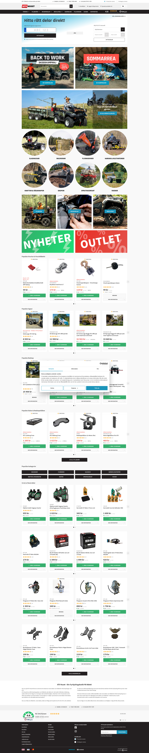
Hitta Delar (40, 35)
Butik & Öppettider (26, 734)
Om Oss (23, 732)
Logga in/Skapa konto (93, 6)
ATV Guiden (50, 727)
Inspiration (94, 11)
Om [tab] (98, 368)
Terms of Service (109, 736)
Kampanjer (68, 11)
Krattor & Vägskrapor (34, 477)
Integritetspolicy (25, 736)
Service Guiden (51, 732)
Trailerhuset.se (113, 695)
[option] (34, 280)
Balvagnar (34, 472)
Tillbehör (35, 11)
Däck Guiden (51, 736)
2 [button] (75, 303)
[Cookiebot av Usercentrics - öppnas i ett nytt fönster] (101, 364)
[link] (74, 716)
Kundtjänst (82, 6)
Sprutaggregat (87, 477)
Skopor (61, 477)
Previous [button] (21, 282)
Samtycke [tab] (51, 368)
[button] (115, 11)
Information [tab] (74, 368)
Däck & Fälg (57, 11)
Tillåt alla (96, 388)
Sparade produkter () (107, 6)
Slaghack (88, 472)
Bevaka (114, 295)
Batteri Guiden (51, 734)
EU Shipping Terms (26, 741)
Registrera (122, 732)
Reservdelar (46, 11)
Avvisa (52, 388)
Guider (86, 11)
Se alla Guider (51, 739)
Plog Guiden (51, 729)
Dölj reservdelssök (118, 16)
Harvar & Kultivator (114, 472)
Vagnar (114, 477)
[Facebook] (87, 727)
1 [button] (73, 303)
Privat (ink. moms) (110, 1)
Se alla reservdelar (74, 673)
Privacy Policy (103, 736)
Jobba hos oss (25, 739)
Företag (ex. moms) (122, 1)
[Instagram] (87, 731)
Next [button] (128, 282)
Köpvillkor (24, 729)
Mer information (32, 299)
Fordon (25, 11)
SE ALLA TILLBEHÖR (74, 459)
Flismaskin (61, 472)
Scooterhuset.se (81, 697)
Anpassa (73, 388)
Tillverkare (77, 11)
